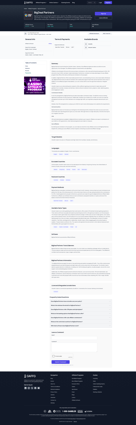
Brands (27, 70)
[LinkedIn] (25, 388)
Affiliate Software (76, 400)
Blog (73, 2)
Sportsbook (74, 389)
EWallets (95, 389)
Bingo (73, 394)
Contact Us (53, 400)
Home (25, 8)
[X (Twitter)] (32, 388)
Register (108, 2)
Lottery (73, 397)
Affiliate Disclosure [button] (94, 33)
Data (26, 66)
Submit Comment (60, 362)
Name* (53, 335)
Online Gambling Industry (99, 384)
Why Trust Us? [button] (106, 33)
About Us (53, 384)
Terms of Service (80, 418)
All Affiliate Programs (77, 378)
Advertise (53, 397)
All (76, 227)
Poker (72, 227)
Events (52, 381)
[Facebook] (35, 388)
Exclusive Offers (76, 384)
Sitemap (53, 403)
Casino (55, 227)
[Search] (94, 2)
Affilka (50, 43)
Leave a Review (103, 18)
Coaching (95, 378)
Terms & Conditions (55, 386)
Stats (94, 381)
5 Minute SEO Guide (97, 386)
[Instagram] (28, 388)
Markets (27, 68)
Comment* (54, 341)
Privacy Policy (54, 392)
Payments (28, 73)
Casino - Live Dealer (63, 227)
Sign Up (103, 13)
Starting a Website (97, 392)
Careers (52, 394)
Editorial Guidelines (55, 389)
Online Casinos (53, 2)
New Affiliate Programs (77, 381)
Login (100, 2)
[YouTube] (38, 388)
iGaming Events (65, 2)
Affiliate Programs (41, 2)
